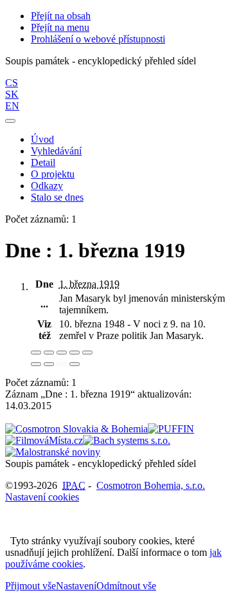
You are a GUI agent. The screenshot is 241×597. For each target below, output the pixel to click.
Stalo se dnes (57, 197)
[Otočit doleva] (36, 364)
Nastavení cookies (42, 496)
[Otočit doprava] (49, 364)
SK (12, 94)
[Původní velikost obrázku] (62, 352)
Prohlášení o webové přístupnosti (98, 38)
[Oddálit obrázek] (49, 352)
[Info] (87, 352)
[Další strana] (74, 364)
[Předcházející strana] (62, 364)
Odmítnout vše (126, 585)
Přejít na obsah (61, 15)
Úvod (42, 139)
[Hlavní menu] (10, 121)
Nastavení (76, 585)
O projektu (53, 174)
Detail (43, 162)
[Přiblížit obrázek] (36, 352)
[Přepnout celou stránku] (74, 352)
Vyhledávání (56, 150)
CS (11, 82)
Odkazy (47, 185)
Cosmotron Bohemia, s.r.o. (150, 485)
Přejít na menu (60, 27)
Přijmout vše (30, 585)
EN (12, 105)
